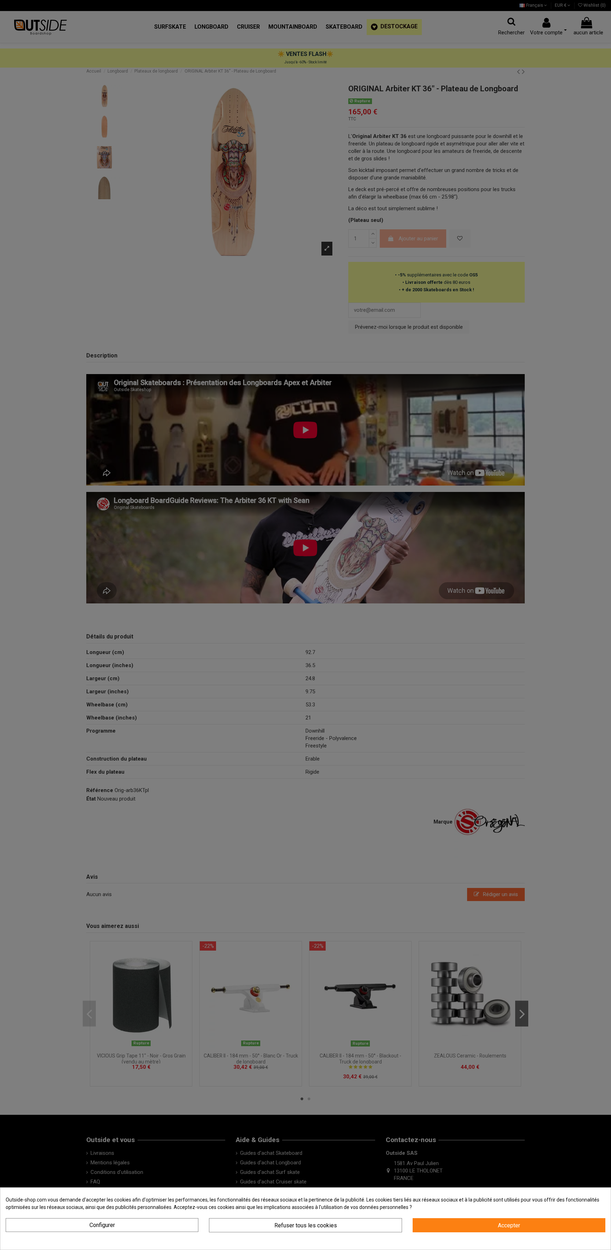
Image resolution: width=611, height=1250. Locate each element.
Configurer (102, 1225)
